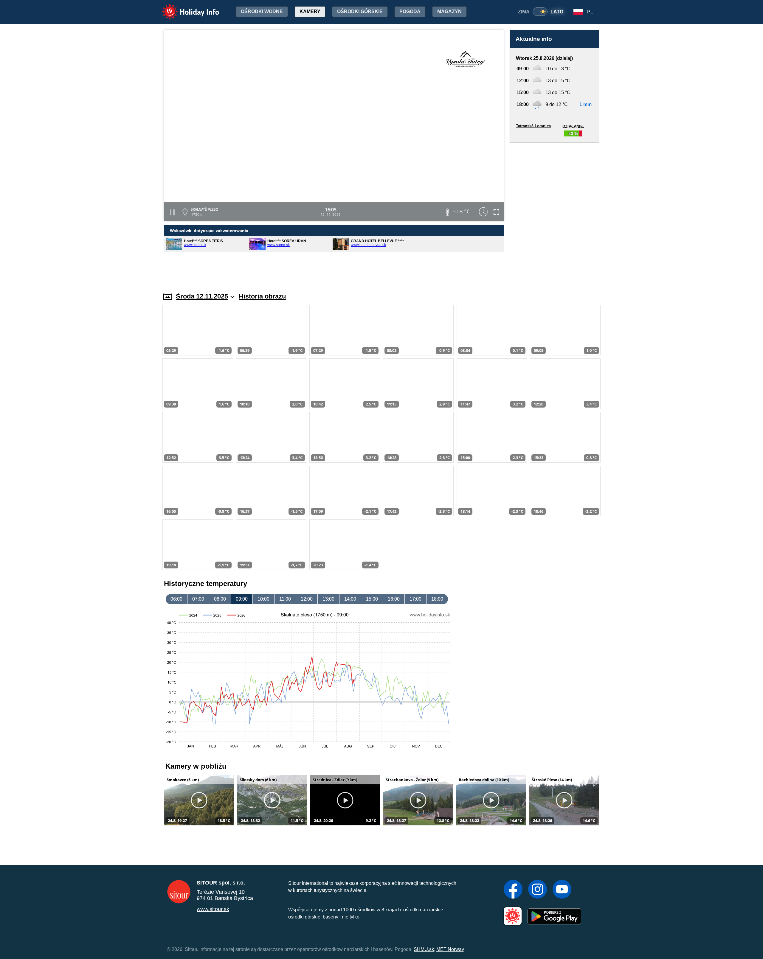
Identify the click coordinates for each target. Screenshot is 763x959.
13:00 (328, 598)
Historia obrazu (262, 296)
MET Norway (450, 949)
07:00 (198, 598)
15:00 (372, 598)
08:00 (220, 598)
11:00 (285, 598)
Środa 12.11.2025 (202, 296)
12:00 (307, 598)
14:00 (350, 598)
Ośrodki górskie (360, 11)
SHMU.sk (424, 949)
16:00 (394, 598)
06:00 (176, 598)
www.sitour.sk (213, 909)
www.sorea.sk (195, 245)
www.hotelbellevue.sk (368, 245)
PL (590, 11)
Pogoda (410, 11)
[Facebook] (513, 890)
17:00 (415, 598)
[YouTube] (562, 890)
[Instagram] (537, 890)
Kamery (310, 11)
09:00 (242, 598)
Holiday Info (185, 7)
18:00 (437, 598)
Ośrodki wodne (262, 11)
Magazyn (449, 11)
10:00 (263, 598)
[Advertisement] (554, 212)
